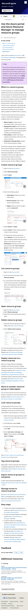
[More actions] (25, 19)
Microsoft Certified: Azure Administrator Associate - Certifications (11, 578)
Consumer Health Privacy (7, 605)
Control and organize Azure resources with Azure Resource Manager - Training (14, 568)
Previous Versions (14, 601)
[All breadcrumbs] (2, 19)
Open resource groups (8, 49)
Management (8, 19)
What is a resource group (8, 43)
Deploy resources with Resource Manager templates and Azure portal (12, 381)
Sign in (25, 16)
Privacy (10, 603)
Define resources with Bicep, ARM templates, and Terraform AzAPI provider (14, 539)
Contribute (4, 603)
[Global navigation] (1, 16)
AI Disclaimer (4, 601)
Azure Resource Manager (8, 57)
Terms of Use (20, 605)
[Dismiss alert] (25, 2)
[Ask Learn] (23, 19)
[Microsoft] (14, 16)
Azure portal (16, 55)
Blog (21, 601)
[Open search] (21, 16)
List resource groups (7, 47)
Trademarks (4, 608)
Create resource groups (8, 45)
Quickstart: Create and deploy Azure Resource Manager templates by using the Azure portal (13, 372)
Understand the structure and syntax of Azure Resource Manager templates (15, 525)
